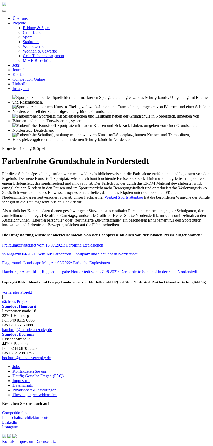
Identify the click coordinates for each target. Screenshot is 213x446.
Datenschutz (22, 385)
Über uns (20, 18)
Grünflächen (33, 32)
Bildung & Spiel (36, 27)
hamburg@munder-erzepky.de (27, 329)
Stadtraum (31, 42)
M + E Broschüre (37, 60)
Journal (18, 70)
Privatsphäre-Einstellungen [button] (34, 390)
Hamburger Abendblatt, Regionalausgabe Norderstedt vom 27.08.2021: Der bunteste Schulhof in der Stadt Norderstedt (99, 271)
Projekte (19, 23)
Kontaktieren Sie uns (29, 371)
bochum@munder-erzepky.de (26, 357)
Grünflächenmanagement (43, 56)
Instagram (20, 88)
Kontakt (19, 74)
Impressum (21, 380)
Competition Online (28, 79)
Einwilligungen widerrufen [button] (34, 394)
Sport (27, 37)
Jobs (16, 65)
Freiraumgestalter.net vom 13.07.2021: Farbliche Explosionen (52, 245)
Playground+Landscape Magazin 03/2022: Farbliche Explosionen (56, 263)
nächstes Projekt (15, 301)
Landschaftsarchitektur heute (25, 417)
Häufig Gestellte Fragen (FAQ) (38, 376)
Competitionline (15, 413)
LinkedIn (20, 84)
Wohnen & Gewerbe (40, 51)
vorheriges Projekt (17, 292)
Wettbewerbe (33, 46)
